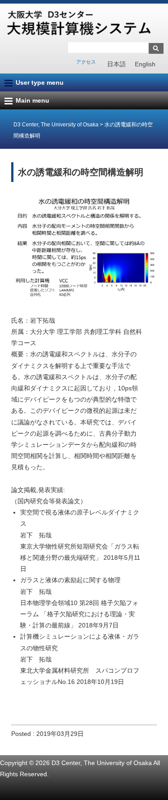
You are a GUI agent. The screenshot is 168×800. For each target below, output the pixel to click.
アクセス (86, 62)
